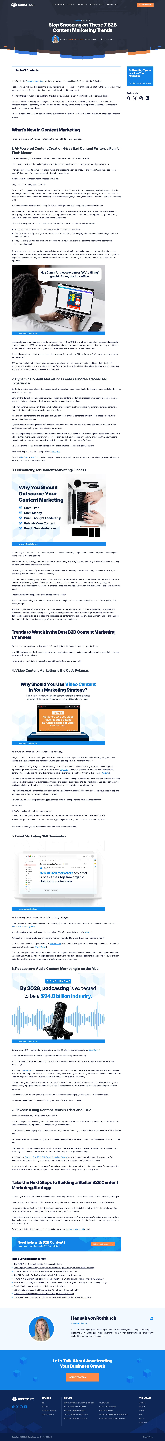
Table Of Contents (27, 70)
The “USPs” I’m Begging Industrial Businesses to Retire (38, 1264)
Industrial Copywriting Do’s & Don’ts (60, 1282)
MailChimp (35, 457)
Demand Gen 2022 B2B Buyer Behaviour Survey (46, 1157)
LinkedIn (27, 1070)
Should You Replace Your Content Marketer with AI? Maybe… (40, 1286)
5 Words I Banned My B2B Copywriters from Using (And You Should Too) (45, 1271)
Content (78, 20)
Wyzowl (64, 770)
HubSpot (24, 457)
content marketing (35, 81)
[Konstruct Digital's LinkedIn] (147, 99)
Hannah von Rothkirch (75, 39)
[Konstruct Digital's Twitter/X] (135, 99)
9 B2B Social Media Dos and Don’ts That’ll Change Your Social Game (44, 1293)
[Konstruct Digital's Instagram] (141, 99)
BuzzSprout (94, 1050)
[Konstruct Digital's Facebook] (128, 99)
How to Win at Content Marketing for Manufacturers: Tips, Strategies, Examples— (58, 1279)
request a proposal (75, 1229)
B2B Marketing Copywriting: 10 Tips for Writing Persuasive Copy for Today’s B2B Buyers (52, 1297)
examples (56, 451)
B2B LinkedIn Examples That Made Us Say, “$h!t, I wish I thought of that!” (46, 1290)
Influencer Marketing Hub (23, 926)
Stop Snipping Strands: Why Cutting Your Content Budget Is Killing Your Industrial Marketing (54, 1268)
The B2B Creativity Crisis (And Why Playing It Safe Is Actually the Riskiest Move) (49, 1275)
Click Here (133, 83)
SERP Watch (55, 943)
